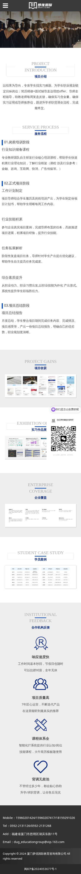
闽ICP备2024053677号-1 (40, 869)
